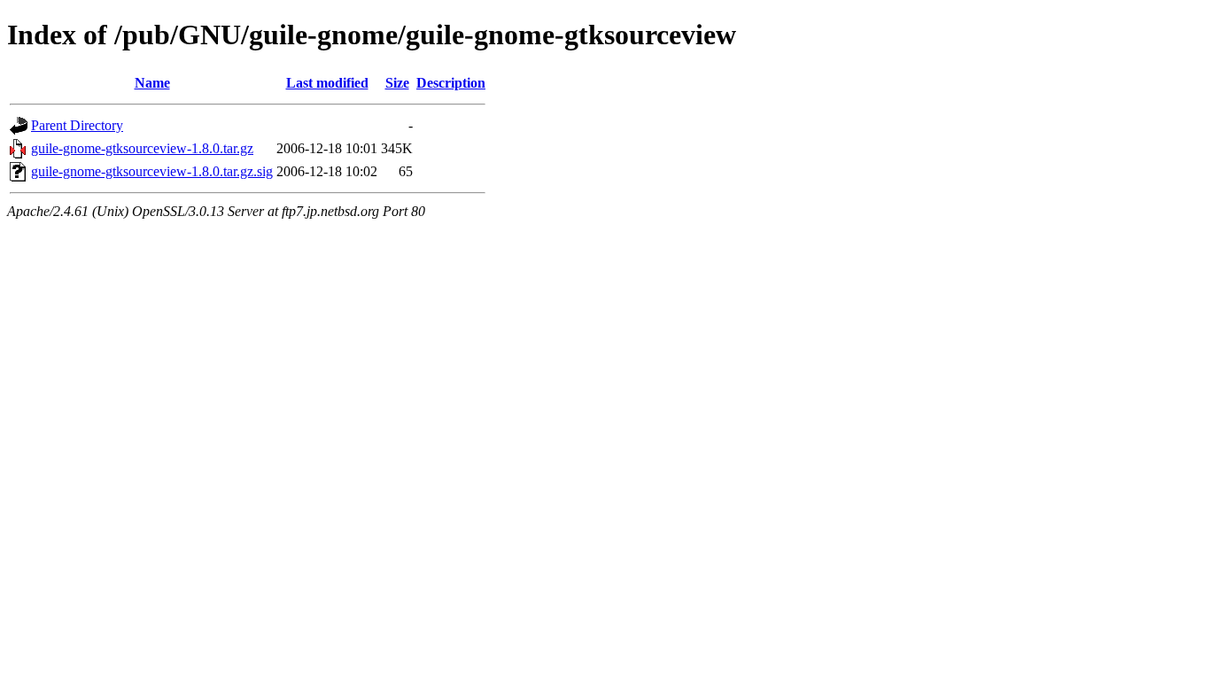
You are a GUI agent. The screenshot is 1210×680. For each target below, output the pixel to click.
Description (450, 82)
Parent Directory (77, 125)
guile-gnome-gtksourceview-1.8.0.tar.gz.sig (152, 171)
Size (397, 82)
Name (152, 82)
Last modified (327, 82)
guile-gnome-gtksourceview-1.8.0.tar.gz (142, 148)
